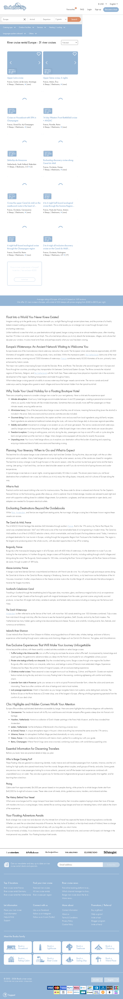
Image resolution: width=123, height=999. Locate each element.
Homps (60, 167)
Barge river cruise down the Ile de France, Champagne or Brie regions (76, 894)
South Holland (22, 164)
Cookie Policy (67, 924)
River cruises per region (42, 894)
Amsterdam (20, 512)
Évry (56, 82)
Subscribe (111, 864)
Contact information (70, 910)
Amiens (65, 210)
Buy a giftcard (96, 910)
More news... (67, 898)
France (9, 82)
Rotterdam (32, 164)
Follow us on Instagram (42, 913)
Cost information (10, 913)
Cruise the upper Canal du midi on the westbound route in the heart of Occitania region (23, 204)
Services (40, 27)
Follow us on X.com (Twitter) (44, 917)
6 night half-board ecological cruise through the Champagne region (23, 247)
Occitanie (52, 167)
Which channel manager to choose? (76, 891)
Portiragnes (61, 252)
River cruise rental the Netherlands (17, 894)
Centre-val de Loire (20, 82)
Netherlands (11, 164)
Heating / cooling (55, 27)
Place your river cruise (13, 910)
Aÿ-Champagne (28, 124)
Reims (58, 124)
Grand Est (17, 124)
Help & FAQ (9, 917)
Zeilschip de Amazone (17, 160)
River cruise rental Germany (15, 891)
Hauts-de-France (55, 210)
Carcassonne (26, 210)
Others (31, 33)
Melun (51, 82)
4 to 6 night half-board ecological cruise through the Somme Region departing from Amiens (58, 204)
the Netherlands (92, 354)
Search (74, 19)
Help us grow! (97, 914)
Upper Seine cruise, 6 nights (55, 77)
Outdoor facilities (25, 27)
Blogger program (98, 920)
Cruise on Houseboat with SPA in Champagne (21, 119)
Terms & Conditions (69, 917)
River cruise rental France (14, 887)
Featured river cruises (41, 887)
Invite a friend (96, 924)
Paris (13, 512)
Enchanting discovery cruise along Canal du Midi (58, 162)
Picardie (52, 124)
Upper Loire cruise (15, 77)
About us (65, 914)
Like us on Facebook (41, 910)
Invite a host (96, 917)
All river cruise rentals (41, 891)
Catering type (7, 27)
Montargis (32, 82)
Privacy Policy (67, 920)
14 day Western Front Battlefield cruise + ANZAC (60, 119)
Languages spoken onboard (13, 33)
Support (7, 920)
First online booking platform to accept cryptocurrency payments (76, 887)
